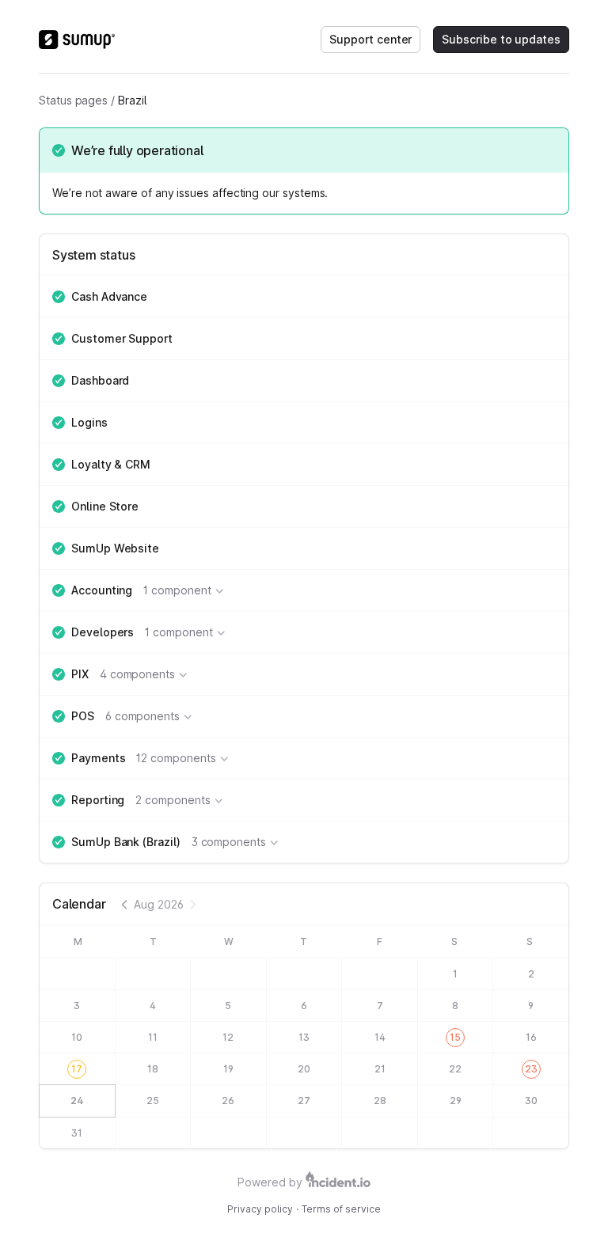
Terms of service (341, 1209)
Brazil (132, 100)
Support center (370, 39)
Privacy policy (260, 1209)
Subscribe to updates (501, 39)
